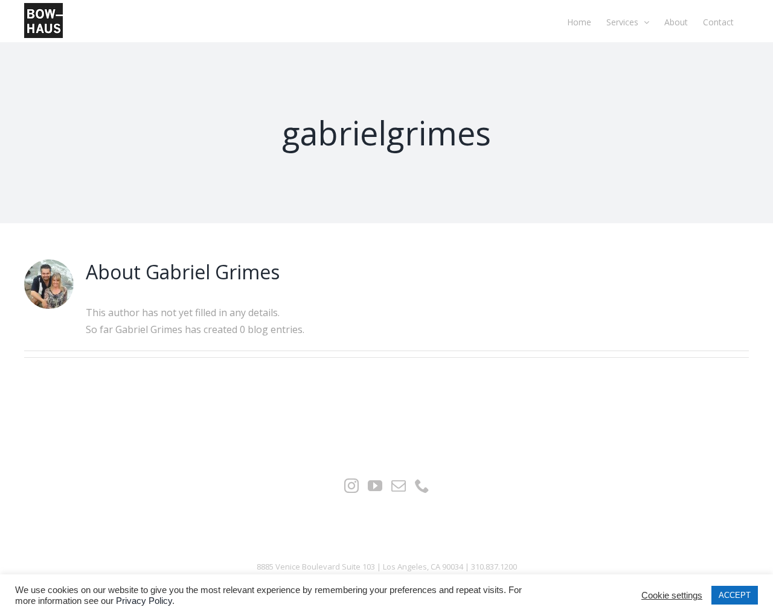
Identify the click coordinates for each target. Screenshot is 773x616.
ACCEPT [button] (735, 595)
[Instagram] (351, 485)
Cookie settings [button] (671, 595)
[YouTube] (375, 485)
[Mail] (398, 485)
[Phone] (422, 485)
